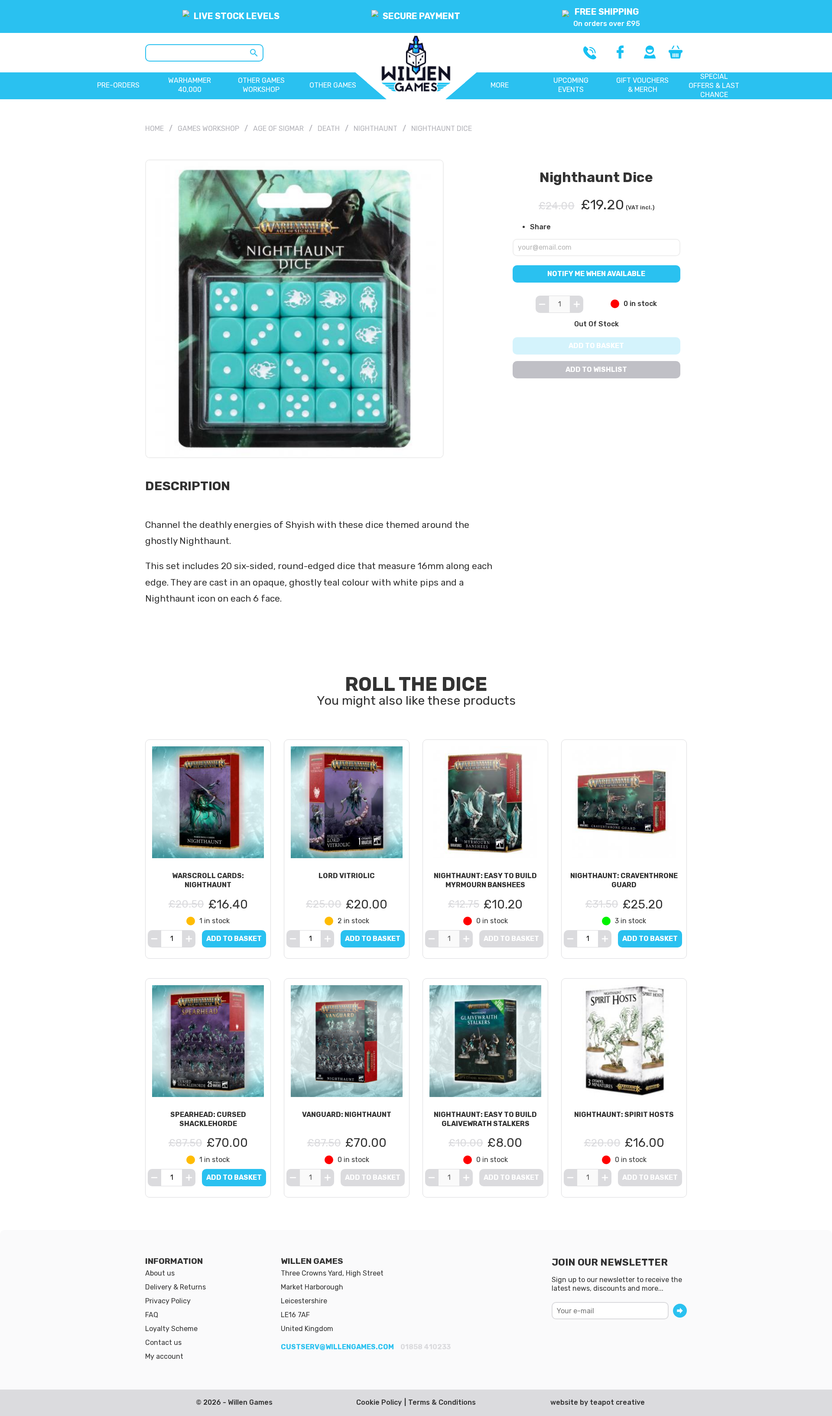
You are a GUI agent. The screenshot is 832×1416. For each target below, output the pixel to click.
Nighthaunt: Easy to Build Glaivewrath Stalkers (485, 1119)
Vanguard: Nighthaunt (346, 1114)
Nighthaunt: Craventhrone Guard (624, 880)
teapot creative (617, 1402)
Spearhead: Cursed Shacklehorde (208, 1119)
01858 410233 (425, 1347)
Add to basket (596, 346)
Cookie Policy (379, 1402)
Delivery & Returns (175, 1287)
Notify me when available (597, 273)
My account (164, 1356)
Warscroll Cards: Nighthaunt (208, 880)
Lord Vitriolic (346, 876)
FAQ (151, 1315)
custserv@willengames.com (337, 1347)
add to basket (234, 938)
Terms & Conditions (442, 1402)
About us (160, 1273)
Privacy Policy (168, 1301)
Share (540, 227)
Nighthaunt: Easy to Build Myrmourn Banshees (485, 880)
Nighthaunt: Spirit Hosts (624, 1114)
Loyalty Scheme (171, 1329)
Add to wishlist (596, 369)
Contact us (163, 1342)
